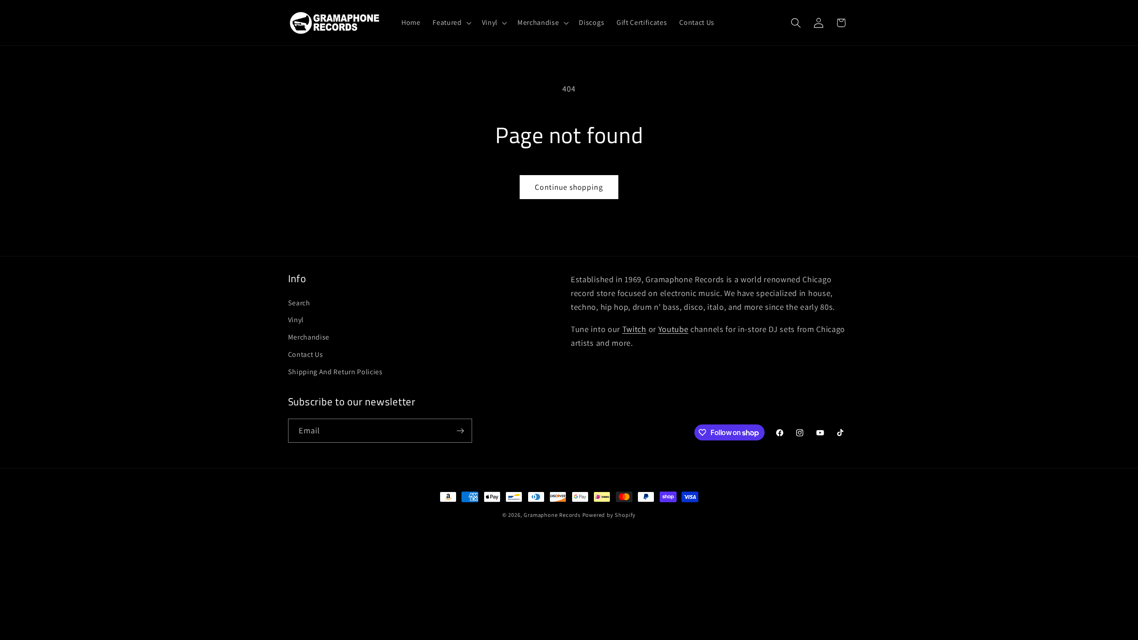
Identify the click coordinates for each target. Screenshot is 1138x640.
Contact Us (305, 354)
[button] (450, 22)
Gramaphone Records (552, 515)
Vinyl (296, 319)
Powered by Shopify (609, 515)
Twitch (634, 329)
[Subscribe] (460, 431)
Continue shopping (569, 187)
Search (299, 303)
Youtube (673, 329)
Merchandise (309, 337)
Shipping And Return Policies (335, 371)
